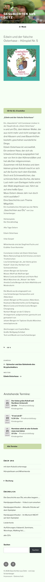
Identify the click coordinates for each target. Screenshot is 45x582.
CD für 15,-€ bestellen (16, 111)
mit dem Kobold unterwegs (15, 467)
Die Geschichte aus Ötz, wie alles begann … (22, 497)
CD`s (9, 347)
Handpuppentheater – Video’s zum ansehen (22, 502)
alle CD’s (7, 535)
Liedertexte (9, 523)
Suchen (7, 545)
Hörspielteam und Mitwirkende (17, 471)
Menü (23, 27)
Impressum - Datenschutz (14, 576)
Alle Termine (12, 446)
